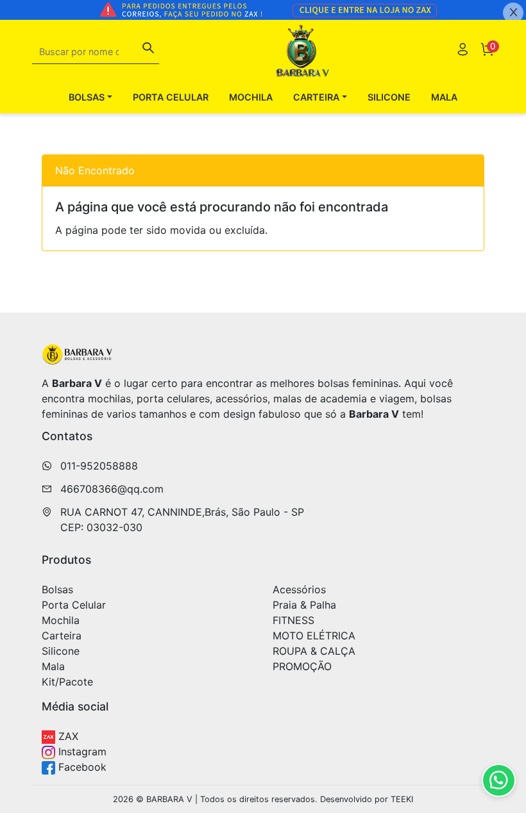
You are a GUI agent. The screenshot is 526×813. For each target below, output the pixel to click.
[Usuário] (462, 51)
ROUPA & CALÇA (314, 651)
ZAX (66, 736)
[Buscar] (148, 49)
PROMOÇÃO (302, 666)
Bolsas (57, 589)
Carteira (61, 635)
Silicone (389, 97)
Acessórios (299, 589)
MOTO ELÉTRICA (314, 635)
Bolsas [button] (87, 97)
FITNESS (293, 620)
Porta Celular (170, 97)
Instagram (80, 751)
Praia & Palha (304, 604)
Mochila (251, 97)
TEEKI (402, 799)
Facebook (80, 766)
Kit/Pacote (67, 681)
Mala (444, 97)
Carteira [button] (316, 97)
